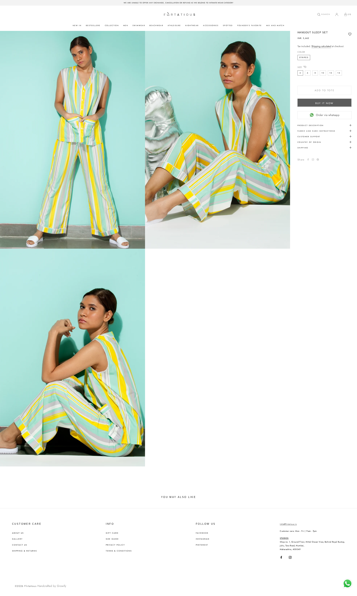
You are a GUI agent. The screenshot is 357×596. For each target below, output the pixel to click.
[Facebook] (308, 159)
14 (338, 72)
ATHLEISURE (174, 25)
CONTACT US (19, 545)
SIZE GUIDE (112, 539)
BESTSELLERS (93, 25)
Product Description (311, 125)
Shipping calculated (321, 46)
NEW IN (77, 25)
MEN (125, 25)
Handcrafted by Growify (51, 586)
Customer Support (309, 136)
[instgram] (313, 159)
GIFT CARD (112, 533)
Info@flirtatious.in (288, 524)
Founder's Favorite (249, 25)
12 (330, 72)
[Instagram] (290, 557)
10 (322, 72)
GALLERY (17, 539)
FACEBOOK (202, 533)
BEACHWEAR (156, 25)
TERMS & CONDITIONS (119, 551)
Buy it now (324, 103)
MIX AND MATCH (275, 25)
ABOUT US (18, 533)
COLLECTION (112, 25)
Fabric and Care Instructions (316, 131)
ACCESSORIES (210, 25)
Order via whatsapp (328, 115)
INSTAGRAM (202, 539)
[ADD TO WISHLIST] (349, 34)
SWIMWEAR (139, 25)
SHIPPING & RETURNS (24, 551)
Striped (303, 57)
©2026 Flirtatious (25, 586)
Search (325, 14)
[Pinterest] (318, 159)
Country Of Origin (309, 142)
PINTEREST (202, 545)
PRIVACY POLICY (115, 545)
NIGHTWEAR (192, 25)
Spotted (228, 25)
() (349, 14)
